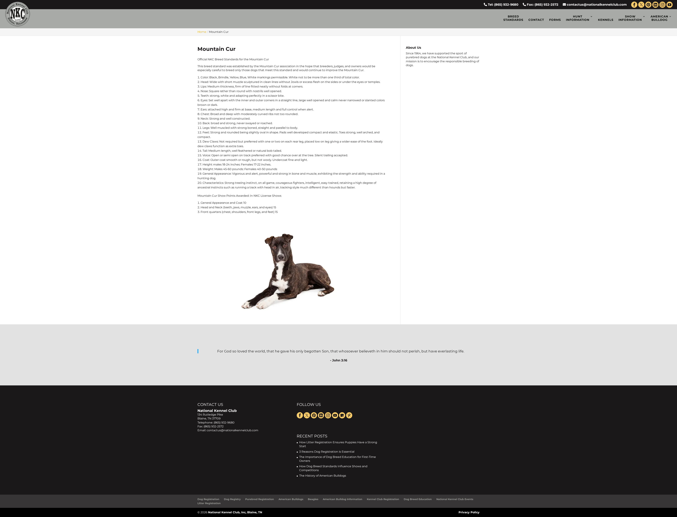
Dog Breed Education (418, 499)
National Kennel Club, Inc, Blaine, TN (235, 512)
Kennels (605, 20)
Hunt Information (577, 18)
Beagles (313, 499)
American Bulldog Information (342, 499)
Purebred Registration (259, 499)
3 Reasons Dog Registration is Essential (326, 451)
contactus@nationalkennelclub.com (597, 5)
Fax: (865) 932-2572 (542, 5)
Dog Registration (208, 499)
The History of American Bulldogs (322, 475)
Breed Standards (513, 18)
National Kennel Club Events (454, 499)
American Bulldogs (291, 499)
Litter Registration (209, 503)
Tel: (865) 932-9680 (502, 5)
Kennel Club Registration (383, 499)
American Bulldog (659, 18)
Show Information (630, 18)
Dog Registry (232, 499)
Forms (555, 20)
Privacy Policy (469, 512)
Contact (536, 20)
